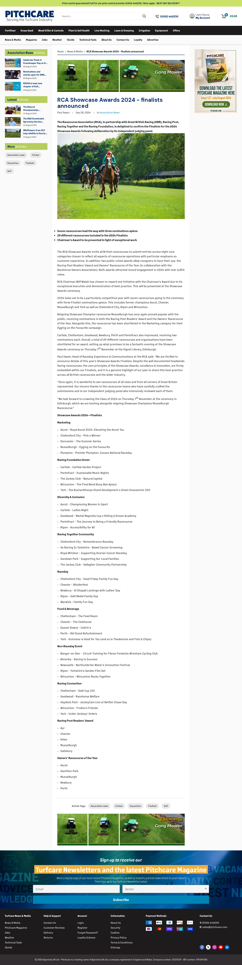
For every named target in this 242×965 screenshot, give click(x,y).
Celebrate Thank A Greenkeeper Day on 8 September (34, 61)
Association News (110, 112)
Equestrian (12, 163)
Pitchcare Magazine (16, 927)
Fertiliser (10, 30)
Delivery (48, 932)
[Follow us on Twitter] (208, 947)
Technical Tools (87, 39)
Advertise (152, 39)
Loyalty (138, 39)
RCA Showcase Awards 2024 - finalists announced (115, 51)
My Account (203, 17)
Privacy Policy (119, 937)
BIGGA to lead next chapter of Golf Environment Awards (33, 85)
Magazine (31, 39)
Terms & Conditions (122, 942)
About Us (106, 39)
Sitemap (115, 947)
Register (82, 927)
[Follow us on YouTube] (220, 947)
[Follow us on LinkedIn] (227, 947)
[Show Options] (206, 889)
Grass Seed (27, 30)
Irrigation (144, 30)
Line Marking (101, 30)
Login (81, 922)
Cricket (35, 154)
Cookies (115, 932)
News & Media (13, 39)
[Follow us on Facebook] (202, 947)
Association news (16, 154)
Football (30, 163)
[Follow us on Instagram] (214, 947)
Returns (48, 937)
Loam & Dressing (124, 30)
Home (60, 51)
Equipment (161, 30)
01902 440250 (169, 16)
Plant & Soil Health (79, 30)
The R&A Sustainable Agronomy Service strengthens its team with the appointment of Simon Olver (35, 120)
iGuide (70, 39)
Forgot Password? (88, 932)
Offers (176, 30)
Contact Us (123, 39)
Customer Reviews (54, 927)
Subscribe (121, 899)
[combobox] (99, 16)
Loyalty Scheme (86, 937)
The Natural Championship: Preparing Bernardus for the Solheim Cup (34, 108)
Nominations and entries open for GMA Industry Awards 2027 (34, 73)
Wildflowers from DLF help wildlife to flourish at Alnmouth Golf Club (35, 132)
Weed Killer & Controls (51, 30)
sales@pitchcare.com (214, 926)
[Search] (144, 16)
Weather (57, 39)
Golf (9, 171)
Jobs (44, 39)
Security (115, 927)
